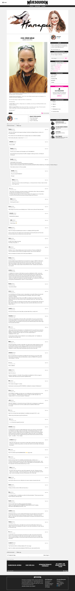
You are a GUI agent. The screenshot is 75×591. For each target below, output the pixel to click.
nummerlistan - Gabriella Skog (56, 63)
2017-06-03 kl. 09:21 (11, 309)
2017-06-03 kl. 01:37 (12, 142)
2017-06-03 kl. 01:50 (11, 228)
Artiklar (31, 6)
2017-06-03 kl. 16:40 (11, 363)
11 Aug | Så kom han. (33, 119)
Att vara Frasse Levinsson (61, 126)
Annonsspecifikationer (49, 583)
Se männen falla (56, 111)
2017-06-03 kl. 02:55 (12, 189)
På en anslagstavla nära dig (60, 132)
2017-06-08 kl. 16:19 (13, 221)
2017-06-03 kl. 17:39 (11, 382)
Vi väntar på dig (54, 78)
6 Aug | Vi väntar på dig (34, 120)
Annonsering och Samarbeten (48, 581)
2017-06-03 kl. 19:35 (11, 391)
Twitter (58, 585)
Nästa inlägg (46, 555)
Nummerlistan (66, 63)
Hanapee (24, 39)
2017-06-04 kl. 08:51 (14, 172)
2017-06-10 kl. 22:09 (11, 533)
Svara (47, 129)
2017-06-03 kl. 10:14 (11, 328)
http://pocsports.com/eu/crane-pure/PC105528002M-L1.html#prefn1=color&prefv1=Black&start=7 (24, 385)
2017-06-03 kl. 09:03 (11, 285)
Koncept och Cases (48, 584)
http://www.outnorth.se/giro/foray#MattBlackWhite (16, 452)
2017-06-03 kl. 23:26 (11, 458)
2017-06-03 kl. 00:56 (11, 207)
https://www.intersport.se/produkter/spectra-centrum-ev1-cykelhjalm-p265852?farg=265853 (23, 230)
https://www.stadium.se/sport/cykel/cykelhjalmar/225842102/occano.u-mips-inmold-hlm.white (24, 548)
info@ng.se (62, 583)
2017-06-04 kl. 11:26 (11, 478)
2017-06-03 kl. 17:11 (11, 371)
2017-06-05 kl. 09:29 (11, 512)
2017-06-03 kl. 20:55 (11, 401)
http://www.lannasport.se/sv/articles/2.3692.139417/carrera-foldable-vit (20, 253)
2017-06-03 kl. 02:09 (11, 239)
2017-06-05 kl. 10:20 (12, 440)
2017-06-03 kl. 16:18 (11, 353)
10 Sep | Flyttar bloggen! (34, 117)
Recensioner (37, 6)
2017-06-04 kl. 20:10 (11, 493)
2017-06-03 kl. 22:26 (11, 427)
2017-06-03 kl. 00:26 (11, 130)
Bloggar (43, 6)
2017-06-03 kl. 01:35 (12, 214)
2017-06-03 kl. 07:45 (11, 259)
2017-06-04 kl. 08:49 (13, 160)
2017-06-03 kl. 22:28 (11, 450)
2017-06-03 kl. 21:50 (11, 411)
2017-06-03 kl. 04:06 (11, 248)
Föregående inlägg (11, 555)
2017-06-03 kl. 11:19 (11, 342)
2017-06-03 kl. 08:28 (11, 271)
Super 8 (54, 106)
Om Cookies (47, 587)
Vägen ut (54, 104)
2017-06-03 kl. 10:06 (11, 317)
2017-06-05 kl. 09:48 (13, 200)
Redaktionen (47, 585)
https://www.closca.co (12, 373)
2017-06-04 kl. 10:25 (15, 181)
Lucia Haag (58, 131)
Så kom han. (59, 65)
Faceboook (59, 584)
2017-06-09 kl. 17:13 (11, 523)
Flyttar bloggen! (57, 66)
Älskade (54, 101)
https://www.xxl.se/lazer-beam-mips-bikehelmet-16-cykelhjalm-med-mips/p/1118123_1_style (23, 413)
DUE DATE (53, 80)
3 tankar (52, 82)
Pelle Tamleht (59, 136)
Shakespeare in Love (56, 109)
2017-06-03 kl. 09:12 (11, 292)
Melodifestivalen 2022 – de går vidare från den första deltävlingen (62, 137)
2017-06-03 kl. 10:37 (13, 149)
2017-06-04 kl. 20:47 (11, 502)
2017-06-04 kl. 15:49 (12, 468)
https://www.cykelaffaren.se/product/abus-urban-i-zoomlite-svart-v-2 (26, 459)
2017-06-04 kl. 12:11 (11, 486)
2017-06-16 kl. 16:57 (11, 544)
